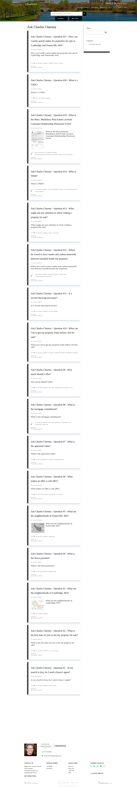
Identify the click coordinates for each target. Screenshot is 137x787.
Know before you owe (57, 189)
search (61, 63)
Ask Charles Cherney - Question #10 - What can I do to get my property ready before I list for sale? (54, 332)
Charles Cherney (37, 49)
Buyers (61, 18)
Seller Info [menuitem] (71, 770)
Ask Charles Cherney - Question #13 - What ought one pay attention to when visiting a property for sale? (52, 213)
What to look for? (54, 233)
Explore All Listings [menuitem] (83, 7)
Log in (118, 3)
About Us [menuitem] (70, 766)
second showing (53, 311)
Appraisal (51, 459)
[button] (84, 14)
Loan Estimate (39, 191)
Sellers (75, 18)
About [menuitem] (120, 7)
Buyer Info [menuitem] (71, 768)
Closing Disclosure (71, 189)
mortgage (45, 424)
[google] (68, 722)
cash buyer (52, 494)
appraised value (59, 459)
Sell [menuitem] (114, 7)
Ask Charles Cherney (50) (95, 44)
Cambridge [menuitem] (94, 7)
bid (49, 387)
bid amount (66, 387)
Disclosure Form (39, 152)
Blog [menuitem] (125, 7)
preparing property (72, 352)
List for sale (55, 650)
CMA (37, 98)
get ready (51, 352)
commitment (38, 424)
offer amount (59, 387)
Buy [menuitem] (110, 7)
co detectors (62, 274)
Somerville (52, 536)
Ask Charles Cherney (42, 63)
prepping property (60, 352)
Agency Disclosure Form (65, 154)
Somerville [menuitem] (103, 7)
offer (52, 387)
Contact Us (109, 3)
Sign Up (124, 3)
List (50, 650)
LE (44, 191)
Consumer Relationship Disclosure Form (46, 154)
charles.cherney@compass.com (52, 756)
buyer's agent (53, 685)
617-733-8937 (48, 752)
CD (64, 189)
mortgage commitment (54, 422)
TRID (49, 189)
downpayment (52, 571)
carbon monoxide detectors (43, 276)
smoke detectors (53, 274)
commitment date (66, 422)
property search (53, 63)
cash (71, 387)
